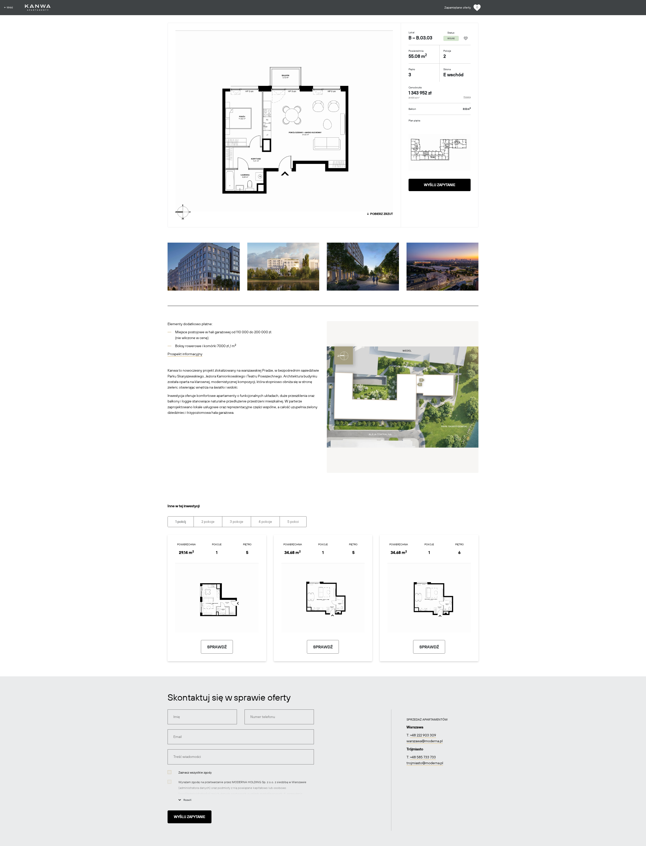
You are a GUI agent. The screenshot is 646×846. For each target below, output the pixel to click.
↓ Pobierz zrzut (379, 214)
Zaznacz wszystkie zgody (195, 772)
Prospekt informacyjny (185, 354)
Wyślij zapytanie (439, 185)
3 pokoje (236, 521)
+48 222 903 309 (423, 735)
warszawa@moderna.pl (425, 741)
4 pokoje (265, 521)
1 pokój (180, 521)
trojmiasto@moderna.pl (425, 763)
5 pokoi (293, 521)
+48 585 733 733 (423, 757)
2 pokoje (207, 521)
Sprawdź (217, 646)
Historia (467, 97)
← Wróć (8, 7)
